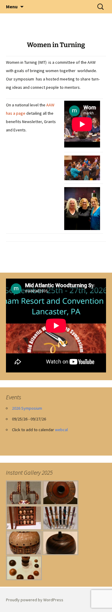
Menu (12, 7)
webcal (61, 429)
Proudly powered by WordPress (34, 599)
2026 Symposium (27, 408)
